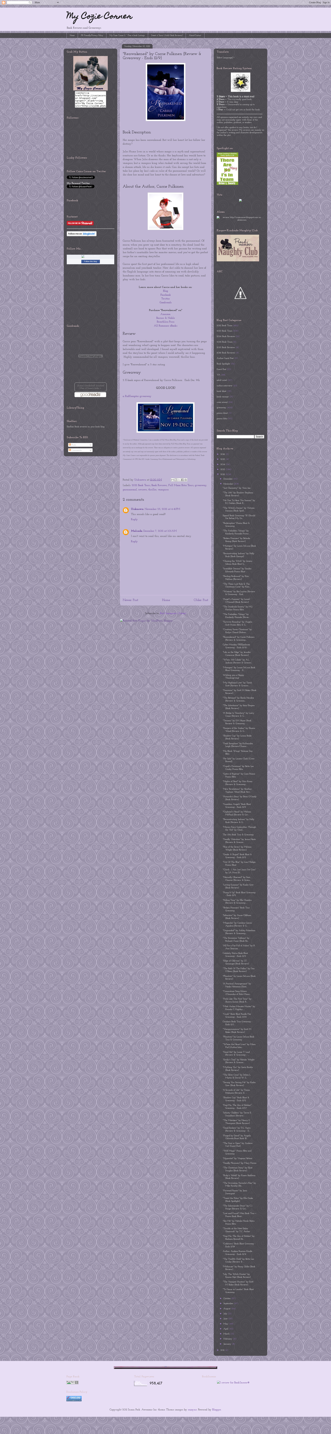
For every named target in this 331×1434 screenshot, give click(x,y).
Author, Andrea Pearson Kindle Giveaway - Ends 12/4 (237, 1253)
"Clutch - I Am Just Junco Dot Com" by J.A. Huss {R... (239, 871)
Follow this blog (90, 261)
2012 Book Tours (141, 485)
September (228, 1303)
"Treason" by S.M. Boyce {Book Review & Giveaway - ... (237, 722)
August (227, 1308)
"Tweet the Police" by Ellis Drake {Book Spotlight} (238, 1199)
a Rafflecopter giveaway (137, 396)
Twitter (165, 298)
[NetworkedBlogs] (90, 256)
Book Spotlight (223, 364)
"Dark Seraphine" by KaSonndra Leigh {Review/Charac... (238, 745)
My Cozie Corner (99, 17)
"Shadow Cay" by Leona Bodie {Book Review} (237, 737)
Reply (134, 519)
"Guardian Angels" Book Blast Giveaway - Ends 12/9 (237, 805)
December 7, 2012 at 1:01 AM (160, 531)
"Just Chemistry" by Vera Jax (236, 488)
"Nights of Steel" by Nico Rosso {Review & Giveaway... (237, 783)
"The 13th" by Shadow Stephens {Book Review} (238, 494)
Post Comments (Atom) (173, 613)
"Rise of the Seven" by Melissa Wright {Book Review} (237, 848)
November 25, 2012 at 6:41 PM (162, 509)
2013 (223, 469)
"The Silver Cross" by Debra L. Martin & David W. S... (237, 1076)
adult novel (222, 380)
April (226, 1329)
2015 (223, 459)
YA (218, 375)
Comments (76, 450)
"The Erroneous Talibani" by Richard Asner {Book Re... (236, 939)
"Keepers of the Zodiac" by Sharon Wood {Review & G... (239, 729)
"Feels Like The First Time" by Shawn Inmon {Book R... (237, 1000)
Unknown (137, 509)
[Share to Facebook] (182, 480)
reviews (142, 489)
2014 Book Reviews (226, 336)
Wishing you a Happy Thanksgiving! (233, 676)
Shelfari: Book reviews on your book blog (85, 426)
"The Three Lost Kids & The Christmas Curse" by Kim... (236, 585)
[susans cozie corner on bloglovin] (82, 235)
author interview (224, 385)
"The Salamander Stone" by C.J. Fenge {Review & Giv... (237, 1207)
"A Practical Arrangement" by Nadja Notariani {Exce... (237, 985)
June (225, 1318)
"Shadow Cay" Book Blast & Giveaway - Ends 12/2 (236, 1099)
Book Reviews (159, 485)
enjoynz (192, 1409)
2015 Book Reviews (226, 347)
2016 (223, 454)
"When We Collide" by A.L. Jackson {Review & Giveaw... (237, 661)
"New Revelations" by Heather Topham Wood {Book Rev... (237, 790)
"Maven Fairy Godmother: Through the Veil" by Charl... (239, 828)
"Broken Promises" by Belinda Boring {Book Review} (236, 540)
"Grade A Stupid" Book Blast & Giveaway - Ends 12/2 (237, 856)
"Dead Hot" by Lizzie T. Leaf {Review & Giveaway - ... (236, 1053)
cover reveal (222, 402)
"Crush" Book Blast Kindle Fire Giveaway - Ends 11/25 (237, 1015)
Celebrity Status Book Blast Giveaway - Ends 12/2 (235, 954)
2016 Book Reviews (226, 352)
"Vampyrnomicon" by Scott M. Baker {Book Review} (237, 1030)
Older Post (201, 600)
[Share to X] (179, 480)
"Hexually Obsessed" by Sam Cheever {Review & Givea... (237, 878)
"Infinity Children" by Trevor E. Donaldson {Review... (237, 1114)
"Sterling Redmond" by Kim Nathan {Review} (236, 577)
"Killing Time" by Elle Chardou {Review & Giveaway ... (237, 901)
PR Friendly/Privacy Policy (92, 35)
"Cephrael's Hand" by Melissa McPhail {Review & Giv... (237, 813)
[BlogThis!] (176, 480)
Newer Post (130, 600)
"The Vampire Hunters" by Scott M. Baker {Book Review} (238, 1283)
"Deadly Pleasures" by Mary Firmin (239, 1163)
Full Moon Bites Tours (180, 485)
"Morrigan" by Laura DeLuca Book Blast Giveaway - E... (239, 669)
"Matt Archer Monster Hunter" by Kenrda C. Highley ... (239, 1008)
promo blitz (222, 418)
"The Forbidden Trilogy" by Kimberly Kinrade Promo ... (236, 532)
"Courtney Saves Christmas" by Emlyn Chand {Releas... (237, 631)
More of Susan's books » (90, 388)
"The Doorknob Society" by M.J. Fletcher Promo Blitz (237, 608)
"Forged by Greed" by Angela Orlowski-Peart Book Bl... (237, 1137)
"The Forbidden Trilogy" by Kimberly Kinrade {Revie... (236, 616)
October (227, 1298)
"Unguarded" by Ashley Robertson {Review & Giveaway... (239, 932)
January (227, 1344)
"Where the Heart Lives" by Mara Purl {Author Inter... (239, 1046)
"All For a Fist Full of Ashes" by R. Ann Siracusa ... (239, 947)
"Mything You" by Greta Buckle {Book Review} (238, 1068)
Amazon (165, 314)
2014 (223, 464)
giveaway (200, 485)
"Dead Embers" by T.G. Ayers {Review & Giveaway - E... (236, 1129)
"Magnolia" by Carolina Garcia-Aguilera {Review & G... (237, 924)
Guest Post (221, 369)
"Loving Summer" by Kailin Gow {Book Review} (238, 886)
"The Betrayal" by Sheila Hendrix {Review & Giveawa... (238, 699)
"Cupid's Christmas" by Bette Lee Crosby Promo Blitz (238, 767)
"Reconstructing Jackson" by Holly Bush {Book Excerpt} (238, 555)
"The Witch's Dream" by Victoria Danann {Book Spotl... (238, 509)
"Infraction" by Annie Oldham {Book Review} (237, 917)
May (226, 1324)
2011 (222, 1350)
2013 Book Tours (224, 331)
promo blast (222, 413)
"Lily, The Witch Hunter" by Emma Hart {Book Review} (237, 1275)
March (226, 1334)
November (228, 484)
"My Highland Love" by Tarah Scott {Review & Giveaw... (237, 684)
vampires (163, 489)
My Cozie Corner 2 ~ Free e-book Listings (127, 35)
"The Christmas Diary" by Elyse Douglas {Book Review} (238, 1169)
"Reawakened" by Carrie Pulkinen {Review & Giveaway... (238, 638)
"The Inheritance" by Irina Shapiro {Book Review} (239, 707)
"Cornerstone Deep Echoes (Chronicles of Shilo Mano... (236, 993)
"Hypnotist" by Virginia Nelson (237, 1158)
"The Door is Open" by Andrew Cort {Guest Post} (238, 1144)
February (228, 1339)
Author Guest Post (225, 358)
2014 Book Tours (224, 342)
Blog (165, 291)
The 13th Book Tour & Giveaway (238, 834)
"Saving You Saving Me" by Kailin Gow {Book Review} (239, 1084)
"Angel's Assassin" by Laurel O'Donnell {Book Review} (236, 600)
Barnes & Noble (165, 318)
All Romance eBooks (165, 325)
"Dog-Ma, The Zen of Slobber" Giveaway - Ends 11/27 (237, 1106)
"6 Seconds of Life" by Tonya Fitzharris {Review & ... (236, 1091)
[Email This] (172, 480)
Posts (73, 445)
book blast (221, 391)
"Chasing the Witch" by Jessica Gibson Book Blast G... (237, 562)
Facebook (165, 295)
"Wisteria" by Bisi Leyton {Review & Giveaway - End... (239, 593)
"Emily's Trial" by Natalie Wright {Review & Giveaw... (238, 1061)
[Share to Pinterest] (185, 480)
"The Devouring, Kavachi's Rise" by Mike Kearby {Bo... (239, 1184)
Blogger (216, 1409)
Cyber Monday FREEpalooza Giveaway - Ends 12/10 (236, 646)
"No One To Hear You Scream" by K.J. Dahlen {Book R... (239, 502)
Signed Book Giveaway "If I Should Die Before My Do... (239, 517)
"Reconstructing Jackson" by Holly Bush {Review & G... (238, 821)
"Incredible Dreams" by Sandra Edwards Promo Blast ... (237, 570)
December (228, 479)
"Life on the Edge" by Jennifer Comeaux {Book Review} (237, 653)
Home (72, 35)
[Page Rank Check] (72, 1383)
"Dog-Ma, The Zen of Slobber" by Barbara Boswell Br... (239, 1237)
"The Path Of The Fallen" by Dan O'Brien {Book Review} (239, 970)
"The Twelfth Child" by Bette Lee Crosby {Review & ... (238, 1260)
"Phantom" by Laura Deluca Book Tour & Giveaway (238, 1038)
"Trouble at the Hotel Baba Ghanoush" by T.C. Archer (236, 1230)
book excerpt (223, 396)
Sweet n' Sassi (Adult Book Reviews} (167, 35)
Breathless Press (165, 321)
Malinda (136, 531)
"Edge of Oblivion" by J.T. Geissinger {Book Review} (236, 962)
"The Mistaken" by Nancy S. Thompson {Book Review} (236, 1122)
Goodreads (166, 302)
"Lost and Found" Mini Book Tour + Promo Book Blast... (239, 1215)
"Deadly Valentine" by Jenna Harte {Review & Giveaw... (239, 841)
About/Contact (195, 35)
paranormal (130, 489)
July (225, 1313)
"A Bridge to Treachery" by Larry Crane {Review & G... (238, 714)
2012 (223, 474)
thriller (152, 489)
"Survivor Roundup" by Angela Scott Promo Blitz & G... (237, 623)
